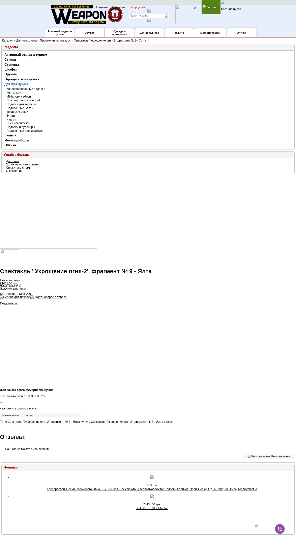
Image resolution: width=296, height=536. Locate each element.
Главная (61, 7)
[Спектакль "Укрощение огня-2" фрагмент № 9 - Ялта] (48, 212)
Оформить (118, 7)
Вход (192, 7)
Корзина (211, 7)
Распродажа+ (138, 7)
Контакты (102, 7)
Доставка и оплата (81, 7)
